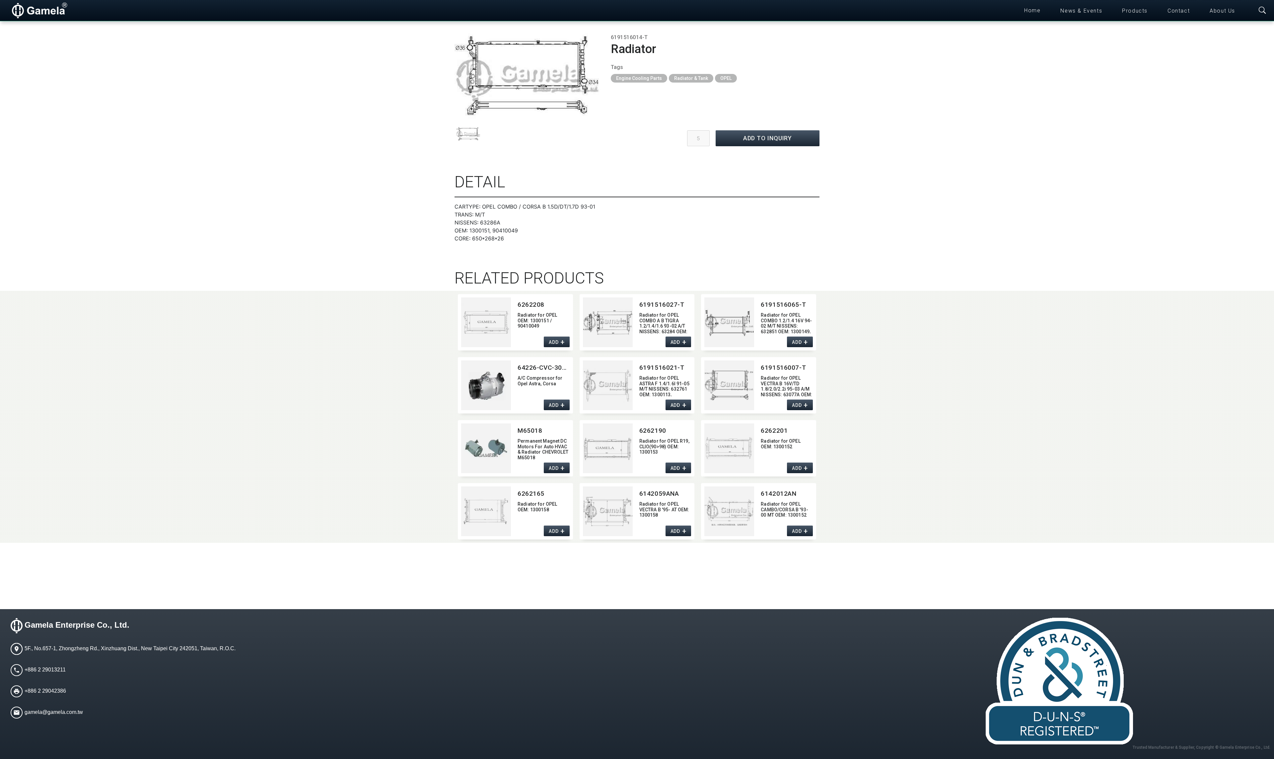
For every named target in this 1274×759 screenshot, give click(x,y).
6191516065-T (783, 304)
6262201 (774, 430)
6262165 (531, 493)
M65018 (530, 430)
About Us (1222, 11)
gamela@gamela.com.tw (54, 712)
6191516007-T (783, 367)
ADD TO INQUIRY (767, 138)
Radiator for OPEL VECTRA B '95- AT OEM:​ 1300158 (664, 509)
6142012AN (778, 493)
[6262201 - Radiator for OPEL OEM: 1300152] (729, 448)
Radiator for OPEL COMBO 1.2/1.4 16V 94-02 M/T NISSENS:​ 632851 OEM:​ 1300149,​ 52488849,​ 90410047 (786, 322)
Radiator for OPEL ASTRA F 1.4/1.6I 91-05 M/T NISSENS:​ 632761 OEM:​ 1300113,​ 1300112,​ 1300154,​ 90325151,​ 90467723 (664, 385)
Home (1032, 10)
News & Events (1081, 11)
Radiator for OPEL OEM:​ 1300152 (780, 443)
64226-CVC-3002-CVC (544, 367)
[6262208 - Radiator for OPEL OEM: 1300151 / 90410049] (486, 322)
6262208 (531, 304)
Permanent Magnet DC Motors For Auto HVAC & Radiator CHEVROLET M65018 (543, 448)
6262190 (652, 430)
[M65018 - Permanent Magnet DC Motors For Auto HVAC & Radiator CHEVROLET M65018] (486, 448)
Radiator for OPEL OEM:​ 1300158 (537, 506)
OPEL (726, 78)
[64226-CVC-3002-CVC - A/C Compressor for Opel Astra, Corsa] (486, 385)
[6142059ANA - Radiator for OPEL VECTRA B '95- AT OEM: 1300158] (608, 511)
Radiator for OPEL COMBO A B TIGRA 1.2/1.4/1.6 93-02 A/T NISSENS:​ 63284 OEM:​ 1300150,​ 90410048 (663, 322)
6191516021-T (661, 367)
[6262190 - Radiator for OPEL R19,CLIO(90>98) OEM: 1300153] (608, 448)
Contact (1179, 11)
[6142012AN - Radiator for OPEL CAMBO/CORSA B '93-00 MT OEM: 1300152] (729, 511)
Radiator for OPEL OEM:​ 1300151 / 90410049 (537, 320)
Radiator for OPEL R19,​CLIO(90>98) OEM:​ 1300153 (664, 446)
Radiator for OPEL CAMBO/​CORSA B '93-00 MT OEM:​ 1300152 (784, 509)
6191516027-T (661, 304)
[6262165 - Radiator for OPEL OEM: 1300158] (486, 511)
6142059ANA (659, 493)
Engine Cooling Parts (639, 78)
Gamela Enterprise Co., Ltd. (77, 624)
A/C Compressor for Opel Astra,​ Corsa (540, 380)
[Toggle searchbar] (1262, 10)
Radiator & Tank (691, 78)
